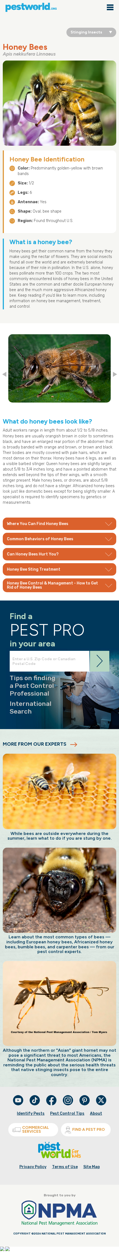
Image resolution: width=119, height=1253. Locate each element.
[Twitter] (101, 1100)
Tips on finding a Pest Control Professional (32, 685)
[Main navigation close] (110, 7)
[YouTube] (18, 1104)
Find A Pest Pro (88, 1129)
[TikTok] (35, 1104)
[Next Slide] (115, 374)
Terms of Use (65, 1167)
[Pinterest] (84, 1104)
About (96, 1113)
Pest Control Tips (67, 1113)
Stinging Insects (86, 32)
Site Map (91, 1167)
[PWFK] (59, 1157)
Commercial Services (35, 1129)
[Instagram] (68, 1100)
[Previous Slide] (4, 374)
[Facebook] (51, 1104)
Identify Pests (31, 1113)
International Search (30, 707)
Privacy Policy (32, 1167)
